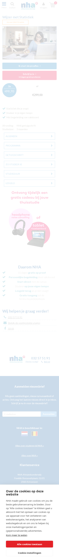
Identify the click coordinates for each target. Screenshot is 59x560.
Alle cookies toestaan (29, 544)
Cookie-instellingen (29, 552)
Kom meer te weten (16, 535)
